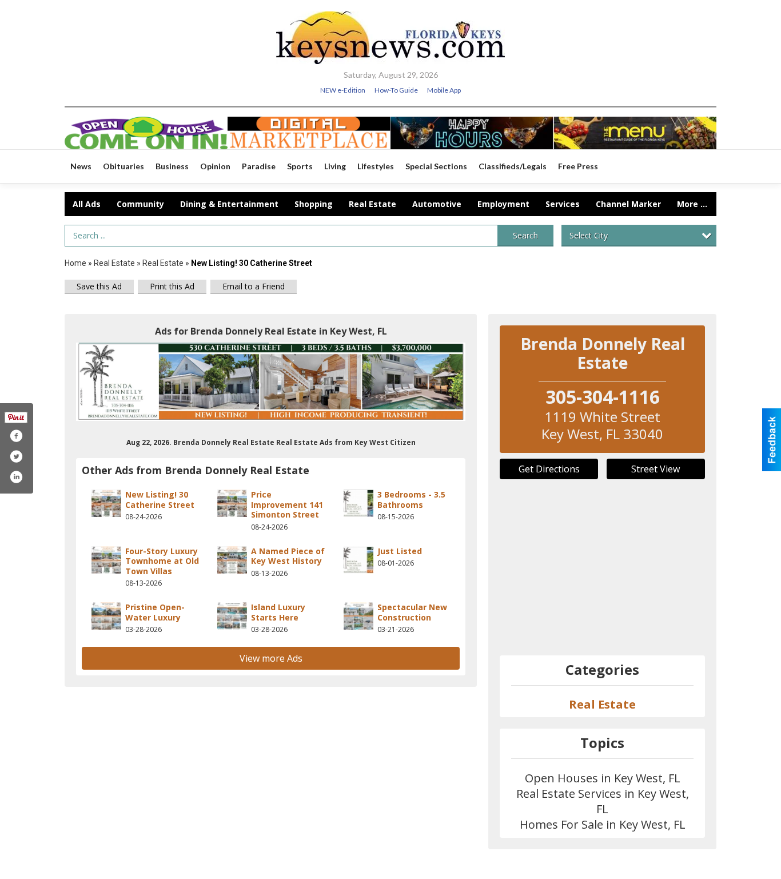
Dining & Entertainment (229, 203)
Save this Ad (99, 286)
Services (562, 203)
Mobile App (444, 90)
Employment (503, 203)
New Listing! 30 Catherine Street (159, 499)
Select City (588, 235)
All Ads (87, 203)
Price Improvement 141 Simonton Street (287, 504)
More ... (692, 203)
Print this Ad (172, 286)
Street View (655, 469)
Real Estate (372, 203)
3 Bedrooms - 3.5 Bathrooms (411, 499)
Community (140, 203)
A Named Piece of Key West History (288, 556)
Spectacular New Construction (412, 612)
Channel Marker (628, 203)
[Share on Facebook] (16, 436)
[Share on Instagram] (16, 477)
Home (75, 263)
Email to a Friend (253, 286)
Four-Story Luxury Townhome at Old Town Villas (162, 561)
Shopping (313, 203)
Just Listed (399, 551)
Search (525, 235)
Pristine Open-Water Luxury (155, 612)
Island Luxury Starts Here (278, 612)
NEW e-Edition (342, 90)
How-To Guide (396, 90)
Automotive (436, 203)
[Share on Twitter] (16, 456)
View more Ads (271, 658)
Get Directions (549, 469)
